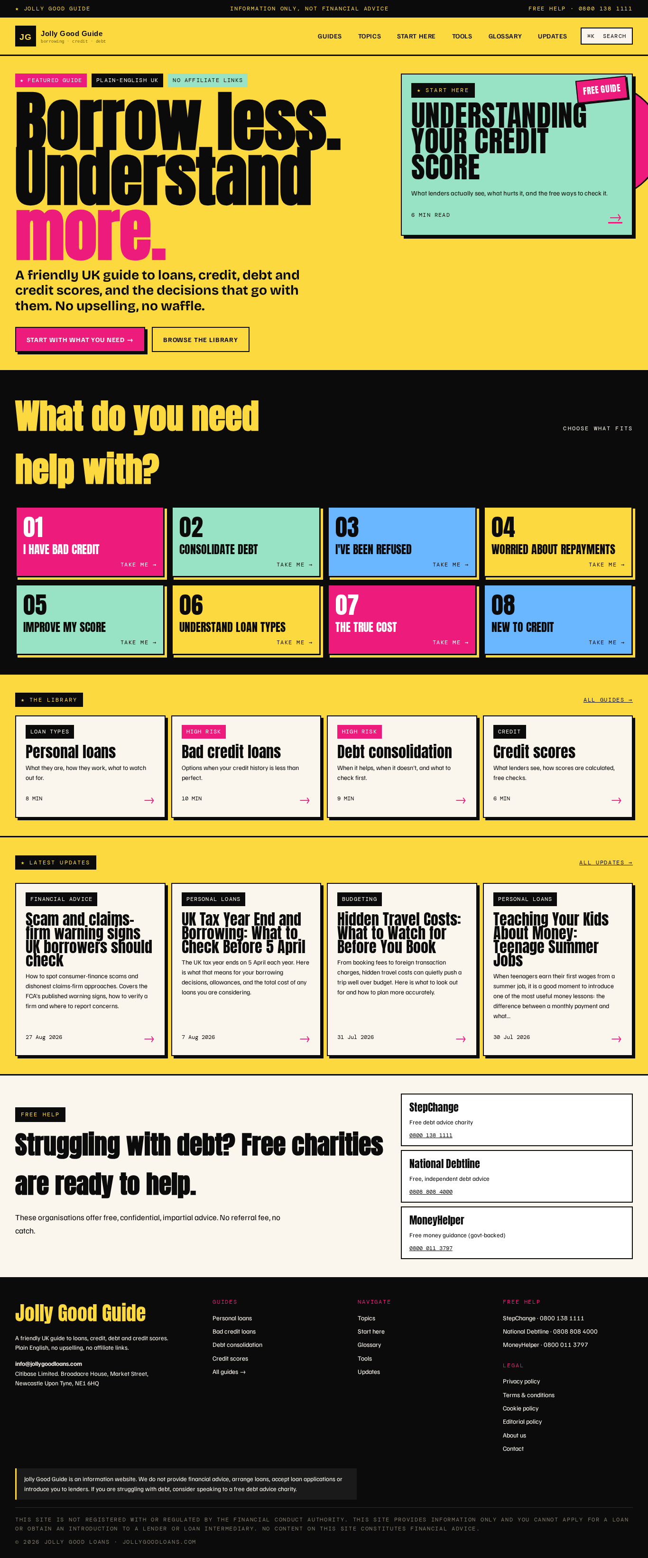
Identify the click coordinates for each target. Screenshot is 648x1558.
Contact (513, 1448)
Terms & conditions (529, 1395)
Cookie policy (520, 1408)
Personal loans (232, 1318)
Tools (462, 36)
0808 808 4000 (431, 1192)
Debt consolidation (237, 1344)
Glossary (505, 36)
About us (514, 1435)
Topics (369, 36)
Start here (416, 36)
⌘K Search (606, 35)
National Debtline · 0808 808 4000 (550, 1331)
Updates (552, 36)
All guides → (608, 700)
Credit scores (230, 1358)
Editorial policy (522, 1421)
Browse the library (200, 339)
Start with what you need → (80, 339)
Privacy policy (521, 1381)
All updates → (606, 862)
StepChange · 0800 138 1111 (543, 1318)
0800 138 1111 (606, 8)
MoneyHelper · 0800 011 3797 (545, 1344)
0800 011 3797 (431, 1248)
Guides (330, 36)
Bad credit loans (234, 1331)
